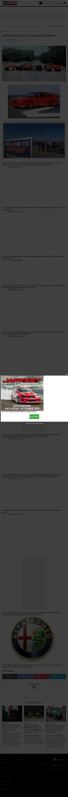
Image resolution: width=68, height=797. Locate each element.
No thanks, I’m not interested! (34, 423)
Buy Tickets (34, 416)
